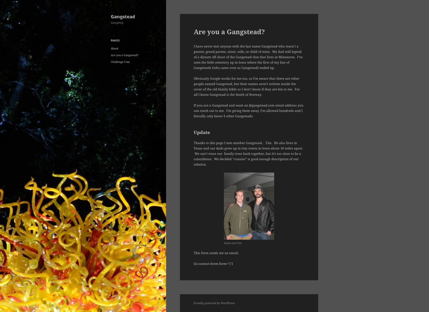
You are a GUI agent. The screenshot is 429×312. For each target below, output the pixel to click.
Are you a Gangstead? (124, 55)
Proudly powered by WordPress (214, 303)
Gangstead (123, 16)
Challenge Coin (120, 62)
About (114, 48)
